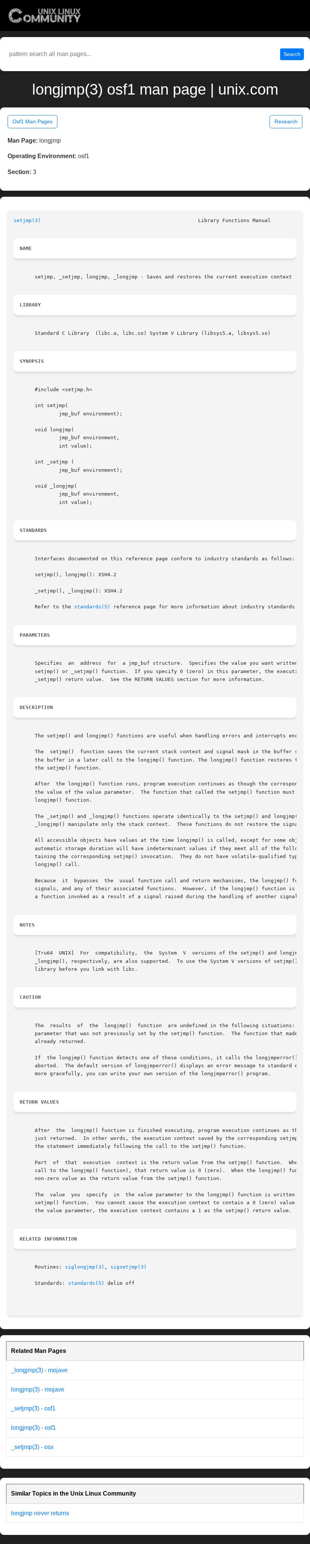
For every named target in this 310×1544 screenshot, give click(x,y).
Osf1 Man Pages (32, 121)
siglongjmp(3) (84, 1267)
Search (292, 54)
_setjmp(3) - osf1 (33, 1408)
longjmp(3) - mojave (37, 1389)
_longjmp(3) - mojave (39, 1370)
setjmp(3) (27, 220)
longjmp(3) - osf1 (33, 1427)
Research (286, 121)
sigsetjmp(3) (128, 1267)
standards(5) (92, 607)
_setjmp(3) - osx (32, 1447)
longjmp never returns (40, 1513)
